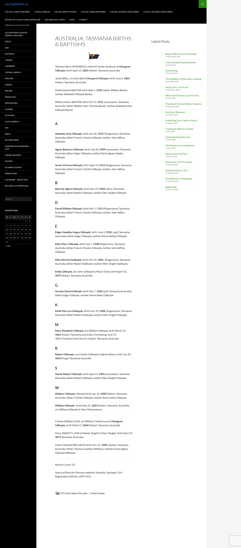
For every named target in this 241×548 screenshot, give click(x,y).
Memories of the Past (176, 153)
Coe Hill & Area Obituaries (93, 12)
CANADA (8, 60)
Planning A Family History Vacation (183, 103)
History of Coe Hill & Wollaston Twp (22, 20)
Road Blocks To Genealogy (178, 178)
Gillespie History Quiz (176, 170)
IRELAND (8, 91)
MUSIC (72, 20)
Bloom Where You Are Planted (181, 54)
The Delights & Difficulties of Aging (183, 78)
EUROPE (8, 85)
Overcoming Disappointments (180, 62)
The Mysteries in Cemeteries (179, 145)
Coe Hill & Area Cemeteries (17, 12)
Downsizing (171, 70)
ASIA (7, 48)
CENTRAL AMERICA (13, 72)
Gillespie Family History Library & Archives (16, 34)
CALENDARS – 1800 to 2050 (16, 180)
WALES (8, 134)
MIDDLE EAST (10, 97)
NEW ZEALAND (11, 103)
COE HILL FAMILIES (42, 12)
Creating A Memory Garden (179, 128)
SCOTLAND (9, 115)
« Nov (8, 246)
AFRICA (8, 41)
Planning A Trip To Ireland (178, 162)
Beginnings (171, 187)
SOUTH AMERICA (12, 122)
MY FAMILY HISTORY (13, 167)
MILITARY (9, 161)
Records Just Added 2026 (16, 186)
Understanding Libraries (177, 137)
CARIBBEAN (10, 66)
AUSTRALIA (9, 54)
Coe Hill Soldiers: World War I (124, 12)
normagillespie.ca (16, 4)
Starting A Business (175, 112)
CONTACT (83, 20)
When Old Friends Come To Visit (182, 95)
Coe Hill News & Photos (65, 12)
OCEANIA (9, 109)
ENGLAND (9, 78)
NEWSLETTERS (11, 173)
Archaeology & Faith (55, 20)
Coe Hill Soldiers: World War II (158, 12)
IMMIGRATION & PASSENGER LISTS (17, 147)
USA (6, 128)
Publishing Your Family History (181, 120)
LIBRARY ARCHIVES (13, 155)
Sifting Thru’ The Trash (176, 87)
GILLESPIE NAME (12, 140)
